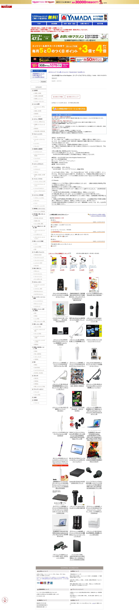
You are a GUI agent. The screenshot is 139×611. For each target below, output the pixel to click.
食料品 (35, 315)
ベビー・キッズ (37, 356)
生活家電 (35, 90)
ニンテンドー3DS (38, 262)
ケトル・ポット (37, 116)
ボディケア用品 (37, 333)
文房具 (35, 397)
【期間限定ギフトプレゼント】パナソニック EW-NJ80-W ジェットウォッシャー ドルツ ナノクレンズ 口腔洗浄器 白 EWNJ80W (60, 485)
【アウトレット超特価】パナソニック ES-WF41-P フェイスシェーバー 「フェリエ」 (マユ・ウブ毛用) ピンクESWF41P (94, 510)
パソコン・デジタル (38, 178)
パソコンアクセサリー (39, 188)
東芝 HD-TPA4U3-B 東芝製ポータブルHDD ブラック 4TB (77, 319)
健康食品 (36, 344)
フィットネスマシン (38, 300)
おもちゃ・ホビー (37, 282)
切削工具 (36, 378)
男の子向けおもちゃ (38, 291)
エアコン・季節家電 (38, 119)
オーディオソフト (38, 273)
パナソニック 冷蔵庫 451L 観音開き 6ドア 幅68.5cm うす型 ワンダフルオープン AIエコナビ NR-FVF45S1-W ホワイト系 (94, 411)
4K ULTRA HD (38, 279)
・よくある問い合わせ (38, 77)
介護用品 (36, 359)
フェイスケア (37, 158)
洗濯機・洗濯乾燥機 (38, 95)
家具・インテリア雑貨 (38, 241)
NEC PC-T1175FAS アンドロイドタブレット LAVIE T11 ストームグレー (77, 460)
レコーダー (36, 143)
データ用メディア (38, 234)
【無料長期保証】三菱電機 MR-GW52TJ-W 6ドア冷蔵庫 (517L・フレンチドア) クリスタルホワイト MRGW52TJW (77, 297)
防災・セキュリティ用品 (39, 321)
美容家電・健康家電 (38, 148)
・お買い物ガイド (37, 75)
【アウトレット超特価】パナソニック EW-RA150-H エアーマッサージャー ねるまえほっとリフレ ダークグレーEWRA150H (60, 510)
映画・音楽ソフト (37, 268)
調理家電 (36, 113)
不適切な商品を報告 (74, 102)
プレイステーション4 (39, 257)
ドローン (36, 172)
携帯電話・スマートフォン (39, 208)
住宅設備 (35, 400)
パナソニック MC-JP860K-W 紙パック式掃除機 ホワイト (77, 341)
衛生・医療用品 (37, 353)
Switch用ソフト (81, 72)
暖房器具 (36, 128)
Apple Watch (37, 367)
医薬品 (35, 351)
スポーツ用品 (37, 394)
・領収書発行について (38, 73)
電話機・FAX (37, 220)
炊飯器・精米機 (37, 110)
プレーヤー (36, 146)
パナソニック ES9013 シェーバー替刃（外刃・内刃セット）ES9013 (60, 556)
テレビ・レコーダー (38, 134)
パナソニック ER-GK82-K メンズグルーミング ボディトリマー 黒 (94, 319)
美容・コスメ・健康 (38, 324)
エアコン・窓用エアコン (39, 121)
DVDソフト (36, 271)
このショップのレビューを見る (98, 216)
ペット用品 (36, 318)
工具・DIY (36, 375)
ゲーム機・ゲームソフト (39, 252)
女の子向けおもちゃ (38, 294)
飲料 (35, 313)
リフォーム (36, 402)
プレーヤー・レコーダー (39, 205)
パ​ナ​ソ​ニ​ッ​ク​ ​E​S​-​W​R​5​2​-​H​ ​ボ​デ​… (92, 267)
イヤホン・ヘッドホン (39, 197)
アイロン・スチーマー (39, 101)
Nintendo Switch (38, 254)
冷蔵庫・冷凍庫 (37, 93)
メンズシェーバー (38, 151)
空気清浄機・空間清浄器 (39, 131)
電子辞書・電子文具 (38, 218)
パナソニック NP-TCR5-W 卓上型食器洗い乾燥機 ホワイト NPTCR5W (94, 533)
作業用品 (36, 381)
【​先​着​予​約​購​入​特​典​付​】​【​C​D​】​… (73, 267)
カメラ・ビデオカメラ (38, 163)
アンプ (35, 203)
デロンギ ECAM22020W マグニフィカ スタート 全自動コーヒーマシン (94, 364)
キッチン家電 (36, 104)
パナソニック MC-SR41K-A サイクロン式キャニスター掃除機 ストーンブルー (94, 386)
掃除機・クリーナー (38, 98)
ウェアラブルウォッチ (39, 370)
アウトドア (36, 391)
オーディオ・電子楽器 (38, 195)
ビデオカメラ (37, 169)
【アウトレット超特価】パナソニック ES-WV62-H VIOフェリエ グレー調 (60, 364)
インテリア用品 (37, 246)
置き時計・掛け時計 (38, 372)
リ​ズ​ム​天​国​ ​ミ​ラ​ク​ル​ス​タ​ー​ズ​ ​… (54, 267)
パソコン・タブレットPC (39, 181)
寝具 (35, 249)
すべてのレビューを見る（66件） (98, 214)
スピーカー (36, 200)
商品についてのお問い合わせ (60, 102)
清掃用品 (36, 383)
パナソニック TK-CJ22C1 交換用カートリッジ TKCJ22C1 (60, 409)
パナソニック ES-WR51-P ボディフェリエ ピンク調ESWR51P (60, 434)
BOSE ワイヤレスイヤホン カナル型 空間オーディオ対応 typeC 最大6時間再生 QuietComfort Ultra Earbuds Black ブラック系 (77, 436)
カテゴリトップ (52, 72)
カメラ (35, 166)
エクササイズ (37, 306)
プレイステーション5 (39, 260)
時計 (35, 362)
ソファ (35, 243)
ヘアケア (36, 161)
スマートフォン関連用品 (39, 211)
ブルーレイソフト (38, 276)
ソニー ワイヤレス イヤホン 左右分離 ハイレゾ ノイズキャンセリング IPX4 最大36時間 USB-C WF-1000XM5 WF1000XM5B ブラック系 (94, 485)
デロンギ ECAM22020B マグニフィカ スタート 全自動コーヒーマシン (60, 295)
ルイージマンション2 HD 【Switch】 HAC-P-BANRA (77, 409)
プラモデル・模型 (38, 288)
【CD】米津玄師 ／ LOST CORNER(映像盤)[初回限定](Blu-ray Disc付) (94, 460)
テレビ (35, 136)
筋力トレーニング (38, 303)
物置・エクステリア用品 (39, 386)
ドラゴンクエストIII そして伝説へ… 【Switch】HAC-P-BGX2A (60, 319)
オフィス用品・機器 (38, 223)
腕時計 (35, 364)
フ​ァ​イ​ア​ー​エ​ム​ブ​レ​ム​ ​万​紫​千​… (63, 267)
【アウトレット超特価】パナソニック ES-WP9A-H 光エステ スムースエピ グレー (77, 364)
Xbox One (36, 265)
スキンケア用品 (37, 326)
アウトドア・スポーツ (38, 389)
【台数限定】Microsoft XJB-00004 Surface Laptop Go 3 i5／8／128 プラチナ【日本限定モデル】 (60, 534)
